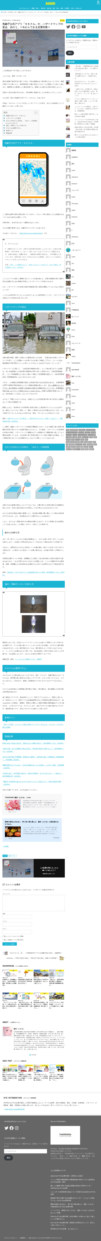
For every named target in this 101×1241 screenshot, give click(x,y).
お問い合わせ (32, 1238)
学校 (82, 439)
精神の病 (43, 8)
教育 (54, 8)
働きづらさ (85, 437)
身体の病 (49, 8)
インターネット (91, 430)
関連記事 (9, 133)
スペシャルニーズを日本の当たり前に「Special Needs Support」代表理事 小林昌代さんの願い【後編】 (86, 122)
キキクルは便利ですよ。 (14, 128)
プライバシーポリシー (10, 1238)
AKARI (50, 3)
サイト (4, 929)
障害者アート (76, 449)
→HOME (5, 846)
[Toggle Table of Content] (35, 112)
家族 (86, 439)
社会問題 (67, 8)
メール (4, 921)
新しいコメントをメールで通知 (13, 936)
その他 (72, 8)
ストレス (81, 432)
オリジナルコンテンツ (24, 8)
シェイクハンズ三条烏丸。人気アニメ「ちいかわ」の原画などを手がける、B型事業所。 (86, 109)
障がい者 (68, 449)
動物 (95, 437)
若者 (78, 446)
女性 (73, 439)
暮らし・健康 (60, 8)
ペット (74, 434)
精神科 (68, 446)
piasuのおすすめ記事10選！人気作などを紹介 (66, 1176)
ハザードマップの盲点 (13, 118)
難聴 (87, 449)
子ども (77, 439)
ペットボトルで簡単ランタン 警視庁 (28, 659)
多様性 (68, 439)
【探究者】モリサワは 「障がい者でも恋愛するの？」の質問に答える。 (86, 76)
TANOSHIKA (74, 430)
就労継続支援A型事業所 (72, 442)
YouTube (33, 1055)
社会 (84, 444)
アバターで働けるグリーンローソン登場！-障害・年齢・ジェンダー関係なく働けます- (86, 101)
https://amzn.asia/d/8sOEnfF (15, 1109)
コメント (6, 894)
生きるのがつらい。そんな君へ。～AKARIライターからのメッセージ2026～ (86, 84)
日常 (90, 442)
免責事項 (22, 1238)
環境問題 (71, 444)
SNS (67, 430)
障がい (37, 8)
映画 (94, 442)
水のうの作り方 (12, 123)
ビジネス (68, 434)
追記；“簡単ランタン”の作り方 (16, 125)
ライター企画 (91, 434)
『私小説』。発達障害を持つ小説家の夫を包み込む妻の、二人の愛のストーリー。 (86, 68)
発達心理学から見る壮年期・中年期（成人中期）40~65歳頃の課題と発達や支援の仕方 (86, 129)
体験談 (33, 8)
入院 (91, 437)
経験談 (73, 446)
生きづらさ (79, 444)
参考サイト (9, 130)
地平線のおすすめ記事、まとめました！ (64, 1229)
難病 (83, 449)
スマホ (93, 432)
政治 (86, 442)
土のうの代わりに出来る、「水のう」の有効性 (21, 121)
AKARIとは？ (78, 8)
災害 (6, 856)
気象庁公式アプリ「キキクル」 (16, 115)
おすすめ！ (13, 856)
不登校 (74, 437)
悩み (82, 442)
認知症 (85, 446)
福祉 (95, 444)
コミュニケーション (71, 432)
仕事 (79, 437)
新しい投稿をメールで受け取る (13, 940)
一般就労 (68, 437)
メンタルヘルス (82, 434)
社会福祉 (89, 444)
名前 (3, 913)
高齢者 (91, 449)
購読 (70, 53)
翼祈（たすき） (19, 1029)
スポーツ (87, 432)
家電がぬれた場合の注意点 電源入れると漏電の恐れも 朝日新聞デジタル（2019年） (33, 743)
